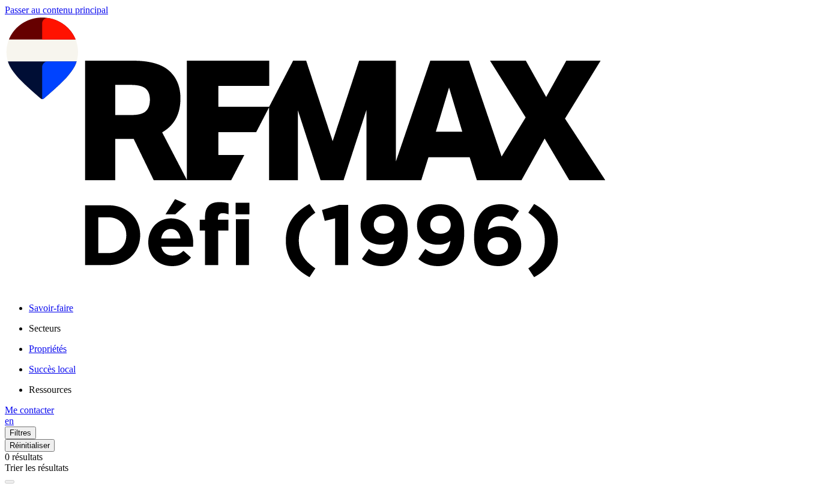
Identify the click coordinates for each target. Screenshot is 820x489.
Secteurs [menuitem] (45, 328)
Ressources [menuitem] (50, 389)
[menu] (422, 328)
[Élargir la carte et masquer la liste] (9, 482)
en (9, 421)
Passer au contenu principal (56, 10)
